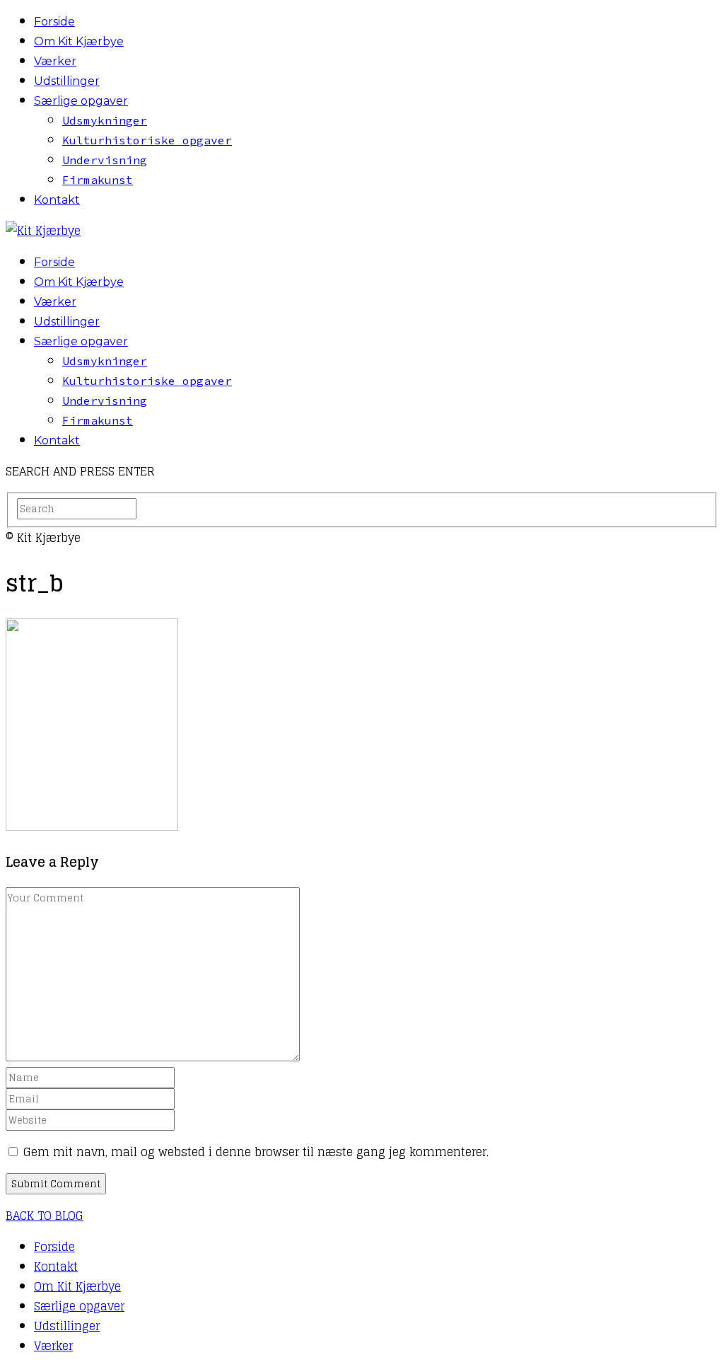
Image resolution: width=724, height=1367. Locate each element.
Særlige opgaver (81, 101)
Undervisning (104, 160)
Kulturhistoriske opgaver (147, 140)
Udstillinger (67, 81)
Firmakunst (97, 180)
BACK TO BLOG (44, 1215)
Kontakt (57, 200)
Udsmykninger (104, 120)
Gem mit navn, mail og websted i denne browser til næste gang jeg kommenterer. (256, 1152)
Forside (54, 21)
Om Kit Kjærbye (79, 41)
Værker (55, 61)
